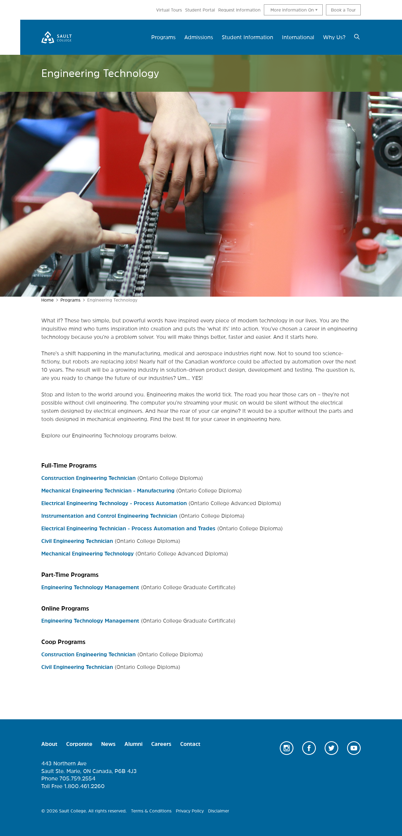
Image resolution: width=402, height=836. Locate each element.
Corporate (79, 744)
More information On (292, 10)
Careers (161, 744)
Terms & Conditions (151, 811)
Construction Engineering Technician (88, 478)
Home (47, 300)
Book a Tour (343, 10)
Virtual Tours (169, 10)
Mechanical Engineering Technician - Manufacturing (107, 490)
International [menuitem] (298, 37)
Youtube (354, 748)
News (108, 744)
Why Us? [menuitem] (334, 37)
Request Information (239, 10)
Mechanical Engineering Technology (87, 553)
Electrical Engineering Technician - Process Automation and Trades (128, 528)
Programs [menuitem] (163, 37)
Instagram (286, 748)
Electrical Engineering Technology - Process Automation (114, 503)
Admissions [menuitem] (198, 37)
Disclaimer (218, 811)
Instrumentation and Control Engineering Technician (109, 516)
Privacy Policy (190, 811)
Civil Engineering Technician (77, 541)
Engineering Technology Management (90, 587)
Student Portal (200, 10)
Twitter (331, 748)
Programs (70, 300)
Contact (190, 744)
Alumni (133, 744)
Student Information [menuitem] (247, 37)
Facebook (309, 748)
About (49, 744)
